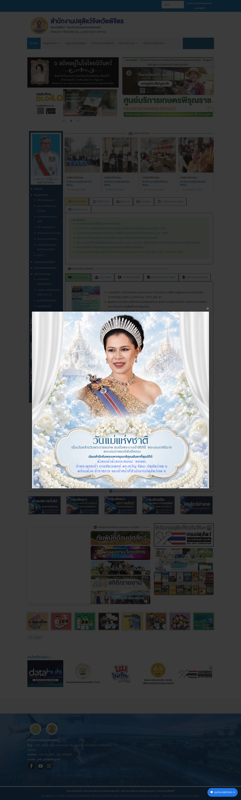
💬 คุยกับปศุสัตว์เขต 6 (222, 792)
